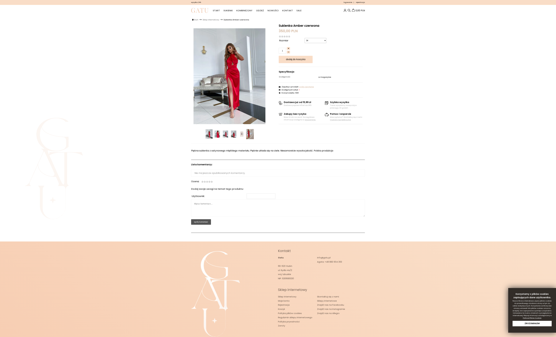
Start (216, 10)
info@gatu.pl (324, 257)
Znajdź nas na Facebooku (330, 304)
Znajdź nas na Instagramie (331, 309)
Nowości (273, 10)
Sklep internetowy (287, 296)
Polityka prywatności (289, 321)
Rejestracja (284, 304)
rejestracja (360, 2)
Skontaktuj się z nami (328, 296)
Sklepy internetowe (327, 300)
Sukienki (228, 10)
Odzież (260, 10)
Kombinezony (244, 10)
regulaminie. (310, 119)
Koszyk (281, 309)
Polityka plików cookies (290, 313)
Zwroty (281, 325)
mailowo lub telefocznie (340, 119)
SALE (299, 10)
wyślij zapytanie (306, 86)
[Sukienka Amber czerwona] (229, 76)
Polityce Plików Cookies (532, 318)
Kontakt (287, 10)
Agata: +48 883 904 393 (329, 261)
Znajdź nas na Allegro (328, 313)
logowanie (348, 2)
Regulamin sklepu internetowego (295, 317)
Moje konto (284, 300)
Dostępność (284, 77)
